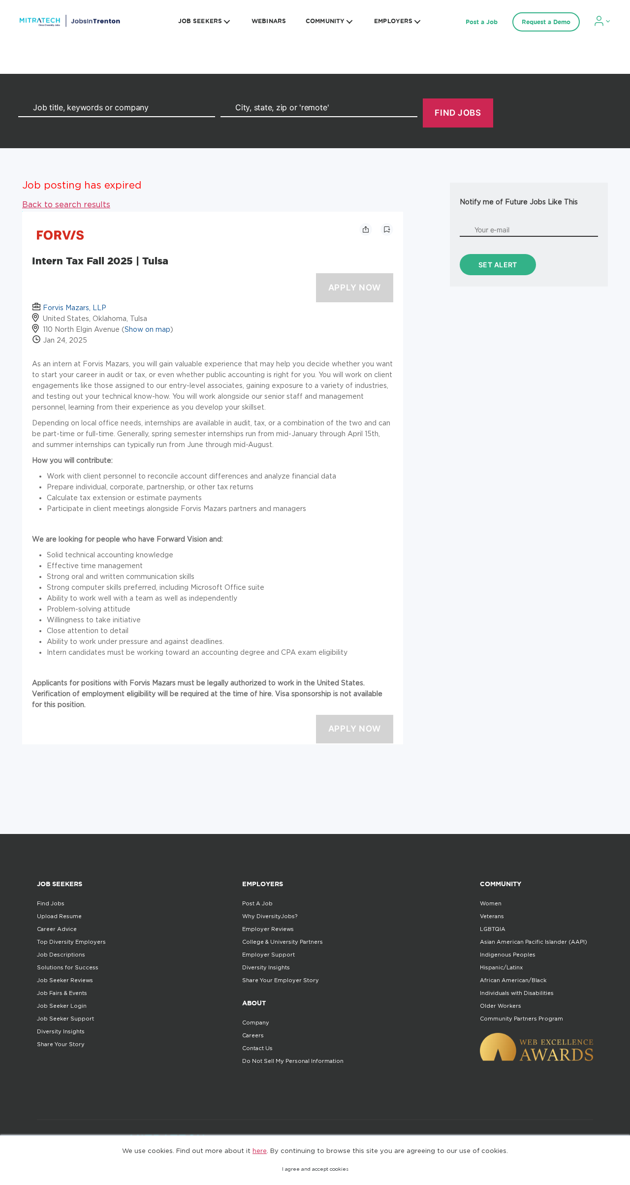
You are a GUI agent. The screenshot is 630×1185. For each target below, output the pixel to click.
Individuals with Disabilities (517, 993)
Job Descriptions (61, 955)
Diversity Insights (61, 1031)
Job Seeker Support (65, 1019)
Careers (253, 1035)
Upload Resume (59, 916)
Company (255, 1022)
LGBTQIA (492, 929)
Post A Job (257, 903)
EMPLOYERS (393, 21)
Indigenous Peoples (508, 955)
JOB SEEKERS (200, 21)
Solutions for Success (67, 967)
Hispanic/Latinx (501, 967)
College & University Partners (282, 942)
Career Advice (57, 929)
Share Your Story (61, 1044)
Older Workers (500, 1006)
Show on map (147, 329)
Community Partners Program (521, 1019)
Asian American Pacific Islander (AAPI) (533, 942)
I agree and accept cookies (315, 1169)
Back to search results (66, 204)
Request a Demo (546, 22)
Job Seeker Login (62, 1006)
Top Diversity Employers (71, 942)
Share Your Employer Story (280, 980)
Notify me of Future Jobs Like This (519, 201)
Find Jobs (50, 903)
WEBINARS (269, 21)
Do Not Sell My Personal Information (293, 1061)
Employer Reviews (268, 929)
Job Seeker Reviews (65, 980)
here (259, 1150)
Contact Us (257, 1048)
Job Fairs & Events (62, 993)
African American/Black (513, 980)
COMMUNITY (325, 21)
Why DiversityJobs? (269, 916)
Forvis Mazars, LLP (74, 307)
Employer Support (268, 955)
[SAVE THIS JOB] (386, 229)
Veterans (492, 916)
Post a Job (482, 22)
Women (491, 903)
